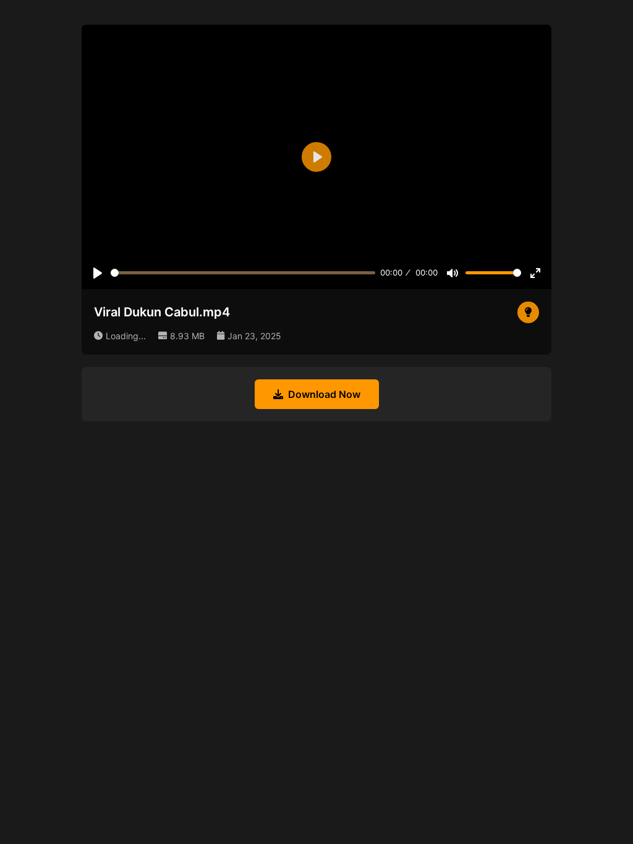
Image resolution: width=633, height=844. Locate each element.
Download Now (324, 394)
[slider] (243, 273)
